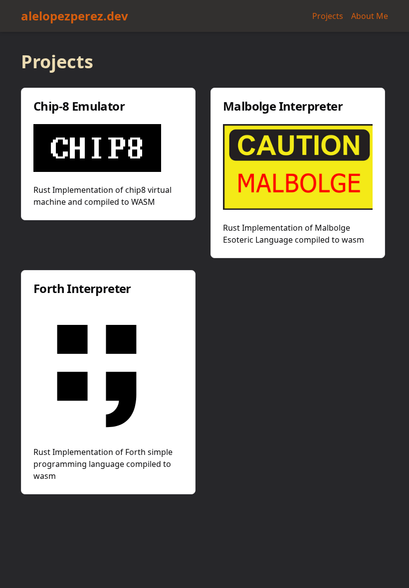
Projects (327, 15)
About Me (369, 15)
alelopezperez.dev (74, 16)
